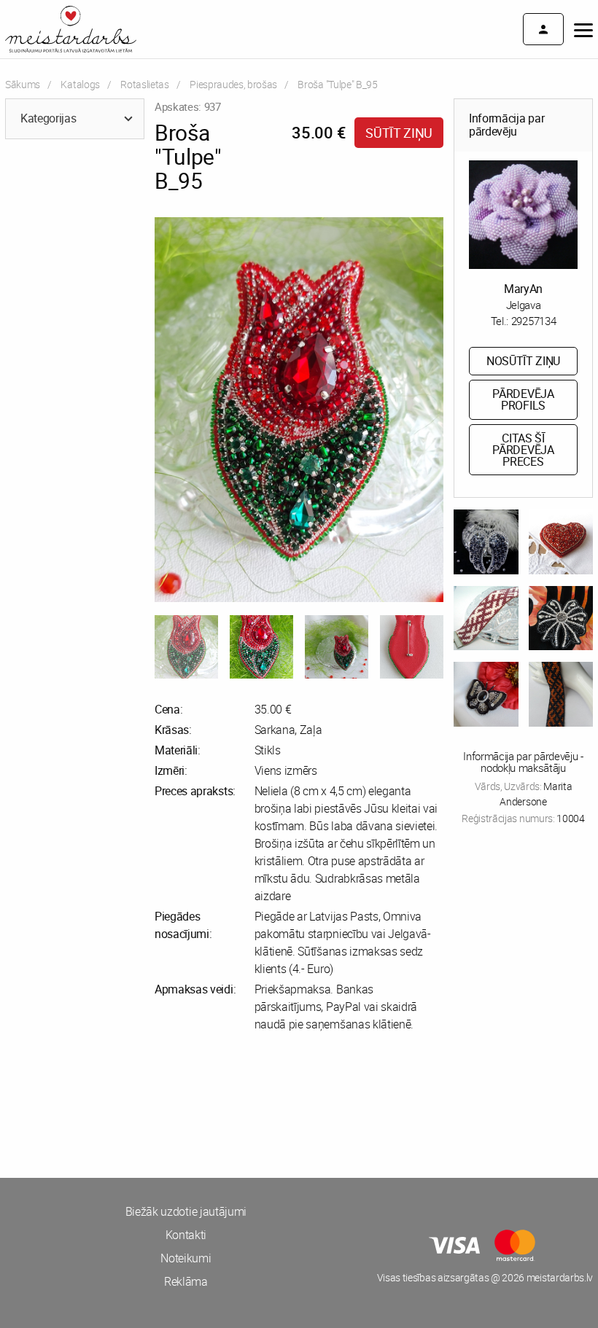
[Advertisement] (149, 1105)
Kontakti (186, 1235)
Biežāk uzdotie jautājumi (185, 1211)
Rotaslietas (144, 84)
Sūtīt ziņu (398, 132)
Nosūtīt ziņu (523, 361)
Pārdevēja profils (523, 399)
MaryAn (523, 289)
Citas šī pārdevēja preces (523, 449)
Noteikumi (185, 1258)
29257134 (533, 320)
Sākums (22, 84)
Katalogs (80, 84)
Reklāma (186, 1281)
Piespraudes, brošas (233, 84)
